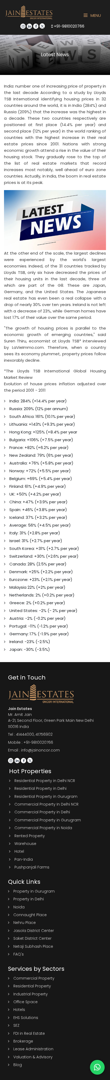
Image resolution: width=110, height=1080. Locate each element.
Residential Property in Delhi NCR (44, 780)
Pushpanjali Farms (31, 867)
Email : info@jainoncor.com (34, 750)
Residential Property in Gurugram (45, 796)
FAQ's (18, 954)
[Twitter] (42, 26)
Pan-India (23, 859)
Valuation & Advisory (33, 1057)
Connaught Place (30, 914)
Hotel (19, 851)
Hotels (19, 1009)
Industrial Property (30, 994)
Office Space (25, 1002)
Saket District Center (32, 938)
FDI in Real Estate (29, 1033)
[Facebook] (35, 26)
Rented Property (29, 836)
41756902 (44, 734)
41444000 (25, 734)
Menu (95, 15)
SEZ (16, 1025)
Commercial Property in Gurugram (47, 820)
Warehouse (25, 843)
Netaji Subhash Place (33, 946)
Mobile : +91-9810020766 (30, 742)
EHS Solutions (25, 1017)
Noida (19, 907)
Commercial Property (33, 978)
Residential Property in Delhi (40, 788)
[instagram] (23, 26)
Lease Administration (33, 1049)
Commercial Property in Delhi (42, 812)
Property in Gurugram (34, 891)
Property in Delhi (28, 899)
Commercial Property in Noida (43, 827)
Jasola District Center (33, 930)
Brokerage (23, 1041)
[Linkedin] (29, 26)
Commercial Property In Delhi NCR (46, 804)
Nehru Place (24, 922)
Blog (17, 1064)
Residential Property (32, 986)
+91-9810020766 (68, 26)
